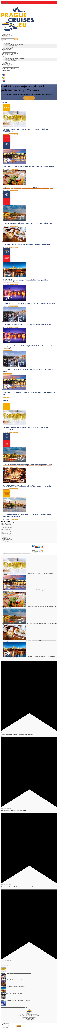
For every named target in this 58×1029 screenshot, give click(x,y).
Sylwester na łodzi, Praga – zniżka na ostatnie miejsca (13, 986)
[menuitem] (4, 74)
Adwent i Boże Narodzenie (9, 52)
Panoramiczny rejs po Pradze (29, 1017)
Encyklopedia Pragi (7, 35)
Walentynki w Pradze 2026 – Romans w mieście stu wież (13, 979)
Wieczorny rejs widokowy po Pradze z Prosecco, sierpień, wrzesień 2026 (17, 734)
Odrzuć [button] (13, 3)
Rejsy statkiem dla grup (11, 45)
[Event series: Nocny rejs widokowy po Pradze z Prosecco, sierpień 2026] (11, 808)
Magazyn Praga (6, 34)
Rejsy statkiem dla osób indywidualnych (15, 44)
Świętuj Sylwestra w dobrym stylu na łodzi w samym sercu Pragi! (15, 1000)
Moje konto (6, 1023)
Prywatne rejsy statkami (11, 47)
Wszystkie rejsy (6, 43)
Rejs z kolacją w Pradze (29, 1019)
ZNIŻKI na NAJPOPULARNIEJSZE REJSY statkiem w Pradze (25, 2)
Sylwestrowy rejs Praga (29, 1020)
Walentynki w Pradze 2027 (9, 54)
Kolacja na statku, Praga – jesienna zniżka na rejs (11, 993)
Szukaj (15, 39)
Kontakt (5, 33)
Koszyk (5, 1027)
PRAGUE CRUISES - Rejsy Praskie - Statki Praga (29, 1015)
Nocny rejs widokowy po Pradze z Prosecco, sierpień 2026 (14, 810)
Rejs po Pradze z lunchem (29, 1018)
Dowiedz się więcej (13, 134)
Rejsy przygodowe (7, 50)
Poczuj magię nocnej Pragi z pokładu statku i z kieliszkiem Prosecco (16, 973)
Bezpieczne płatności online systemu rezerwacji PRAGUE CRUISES (16, 553)
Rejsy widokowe (7, 49)
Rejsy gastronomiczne (8, 48)
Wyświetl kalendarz (4, 965)
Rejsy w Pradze (29, 98)
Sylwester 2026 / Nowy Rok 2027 (11, 53)
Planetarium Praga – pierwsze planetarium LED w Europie (14, 1007)
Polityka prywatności (8, 36)
